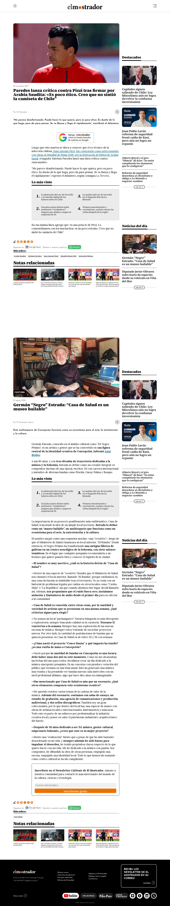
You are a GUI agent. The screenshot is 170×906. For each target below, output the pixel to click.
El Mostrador (22, 111)
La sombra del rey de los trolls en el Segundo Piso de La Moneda (97, 197)
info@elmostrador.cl (31, 880)
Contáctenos (93, 878)
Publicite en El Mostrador (98, 873)
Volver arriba (18, 895)
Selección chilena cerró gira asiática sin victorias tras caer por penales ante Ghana (80, 284)
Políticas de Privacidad (65, 880)
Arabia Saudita (20, 256)
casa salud (18, 817)
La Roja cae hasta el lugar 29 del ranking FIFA (23, 283)
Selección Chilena (86, 256)
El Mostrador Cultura (25, 422)
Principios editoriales (65, 877)
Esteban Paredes (35, 256)
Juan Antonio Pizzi (51, 256)
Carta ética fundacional (66, 874)
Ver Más (138, 187)
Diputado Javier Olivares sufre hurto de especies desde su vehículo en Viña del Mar (139, 276)
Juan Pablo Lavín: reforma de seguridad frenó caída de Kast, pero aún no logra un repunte (137, 137)
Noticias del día (134, 226)
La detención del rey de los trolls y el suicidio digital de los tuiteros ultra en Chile (57, 197)
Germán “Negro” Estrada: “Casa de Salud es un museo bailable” (138, 261)
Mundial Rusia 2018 (68, 256)
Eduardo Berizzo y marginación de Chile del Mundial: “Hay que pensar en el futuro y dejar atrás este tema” (107, 284)
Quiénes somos (63, 872)
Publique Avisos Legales (97, 876)
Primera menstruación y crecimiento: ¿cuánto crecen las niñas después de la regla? (98, 209)
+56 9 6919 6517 (18, 880)
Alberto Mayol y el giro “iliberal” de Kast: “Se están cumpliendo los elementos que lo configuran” (138, 162)
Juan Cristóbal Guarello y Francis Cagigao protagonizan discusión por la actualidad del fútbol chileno (52, 284)
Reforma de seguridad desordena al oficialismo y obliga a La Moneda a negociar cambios (137, 177)
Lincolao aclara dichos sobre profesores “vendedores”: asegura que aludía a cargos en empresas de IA (56, 211)
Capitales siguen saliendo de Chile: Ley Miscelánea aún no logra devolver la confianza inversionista (139, 95)
